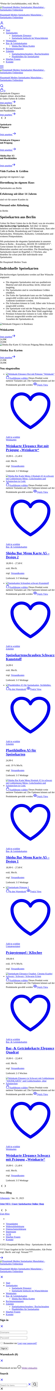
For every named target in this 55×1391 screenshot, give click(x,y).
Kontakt (9, 62)
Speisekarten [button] (12, 33)
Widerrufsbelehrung (15, 1226)
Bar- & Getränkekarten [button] (16, 43)
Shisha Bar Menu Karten (23, 46)
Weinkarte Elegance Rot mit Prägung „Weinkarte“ (27, 448)
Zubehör (10, 649)
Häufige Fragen (13, 59)
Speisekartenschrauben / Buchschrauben (30, 54)
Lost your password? (27, 1343)
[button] (16, 689)
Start (8, 30)
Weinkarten (11, 40)
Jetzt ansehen (6, 134)
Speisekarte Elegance (21, 35)
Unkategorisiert (13, 946)
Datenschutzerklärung (16, 1229)
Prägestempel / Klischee (24, 952)
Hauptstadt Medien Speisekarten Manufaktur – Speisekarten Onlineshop (21, 16)
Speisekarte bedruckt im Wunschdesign (30, 38)
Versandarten (12, 1224)
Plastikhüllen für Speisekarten (25, 56)
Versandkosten (17, 466)
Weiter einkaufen (29, 1368)
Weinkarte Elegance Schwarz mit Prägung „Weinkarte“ (28, 1157)
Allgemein (5, 1198)
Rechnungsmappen (15, 48)
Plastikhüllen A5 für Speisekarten (21, 752)
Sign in (4, 1348)
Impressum (11, 1231)
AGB (8, 1234)
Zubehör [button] (10, 51)
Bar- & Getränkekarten (16, 547)
